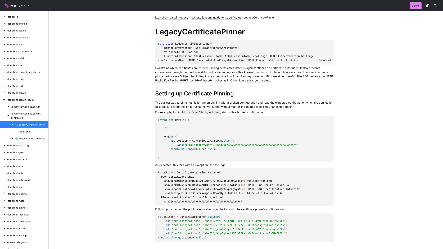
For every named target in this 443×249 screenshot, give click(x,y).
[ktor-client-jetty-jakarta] (3, 180)
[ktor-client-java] (3, 166)
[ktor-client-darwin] (3, 92)
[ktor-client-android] (3, 23)
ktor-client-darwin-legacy (171, 17)
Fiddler (287, 106)
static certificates (258, 80)
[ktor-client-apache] (3, 30)
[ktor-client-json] (3, 186)
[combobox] (24, 5)
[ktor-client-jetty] (3, 173)
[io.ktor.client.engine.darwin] (5, 106)
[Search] (435, 5)
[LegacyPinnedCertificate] (7, 138)
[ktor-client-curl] (3, 85)
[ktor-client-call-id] (3, 58)
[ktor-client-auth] (3, 44)
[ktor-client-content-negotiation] (3, 72)
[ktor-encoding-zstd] (3, 242)
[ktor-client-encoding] (3, 145)
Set (197, 48)
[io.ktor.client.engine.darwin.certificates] (5, 115)
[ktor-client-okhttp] (3, 207)
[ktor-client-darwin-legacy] (3, 99)
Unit (284, 60)
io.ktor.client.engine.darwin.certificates (216, 17)
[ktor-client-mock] (3, 200)
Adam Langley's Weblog (249, 76)
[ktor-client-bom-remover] (3, 51)
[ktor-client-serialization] (3, 221)
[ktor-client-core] (3, 79)
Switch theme (427, 5)
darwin (415, 5)
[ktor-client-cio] (3, 65)
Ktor (13, 5)
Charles (273, 106)
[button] (435, 5)
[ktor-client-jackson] (3, 159)
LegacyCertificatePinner (193, 43)
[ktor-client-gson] (3, 152)
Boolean (193, 52)
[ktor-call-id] (3, 16)
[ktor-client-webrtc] (3, 228)
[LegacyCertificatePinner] (7, 124)
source (324, 60)
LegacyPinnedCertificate (219, 48)
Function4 (171, 56)
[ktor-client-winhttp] (3, 235)
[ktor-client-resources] (3, 214)
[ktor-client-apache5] (3, 37)
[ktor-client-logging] (3, 193)
